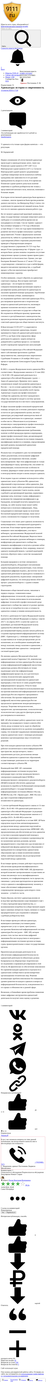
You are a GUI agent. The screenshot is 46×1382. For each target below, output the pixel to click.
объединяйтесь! (23, 24)
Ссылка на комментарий (10, 1208)
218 (17, 1362)
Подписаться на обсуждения (33, 1172)
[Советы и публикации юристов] (12, 22)
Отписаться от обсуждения (11, 1172)
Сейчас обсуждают (12, 75)
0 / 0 (4, 1131)
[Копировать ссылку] (23, 1083)
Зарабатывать (6, 137)
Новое (9, 77)
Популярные (5, 1174)
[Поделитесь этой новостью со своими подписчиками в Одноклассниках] (17, 1040)
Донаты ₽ (4, 1135)
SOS (7, 81)
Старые (19, 1174)
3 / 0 (2, 1112)
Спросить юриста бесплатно (12, 48)
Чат (3, 1212)
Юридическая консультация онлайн (14, 26)
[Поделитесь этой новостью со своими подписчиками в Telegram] (17, 1057)
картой (37, 1303)
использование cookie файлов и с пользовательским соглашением (22, 1375)
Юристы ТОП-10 (11, 73)
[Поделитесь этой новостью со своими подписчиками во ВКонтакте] (17, 1023)
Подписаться (6, 1133)
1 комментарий (6, 1006)
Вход (3, 69)
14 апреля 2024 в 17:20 (9, 90)
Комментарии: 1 (7, 1170)
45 (15, 1360)
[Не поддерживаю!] (17, 1252)
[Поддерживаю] (18, 1235)
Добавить (23, 1380)
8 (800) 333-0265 (26, 73)
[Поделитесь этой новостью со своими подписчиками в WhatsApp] (17, 1074)
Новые (13, 1174)
